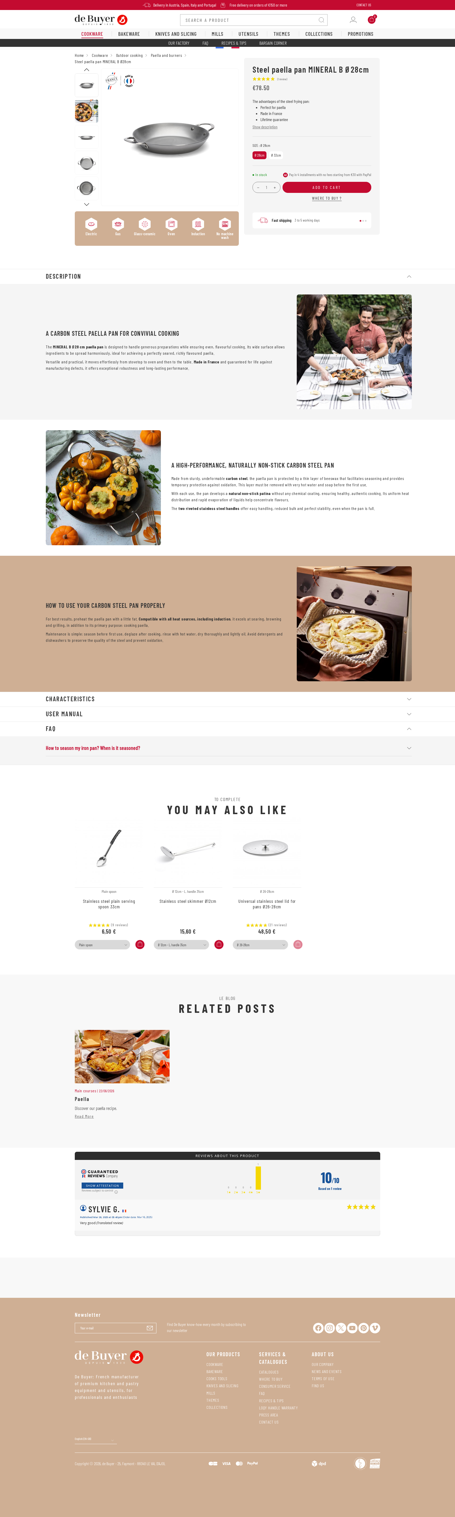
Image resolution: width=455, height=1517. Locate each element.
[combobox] (102, 944)
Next (86, 204)
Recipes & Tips (233, 43)
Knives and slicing (222, 1385)
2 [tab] (363, 221)
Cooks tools (217, 1378)
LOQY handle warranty (278, 1407)
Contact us (269, 1421)
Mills (210, 1392)
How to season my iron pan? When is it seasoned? (93, 748)
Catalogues (269, 1371)
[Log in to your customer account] (353, 20)
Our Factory (178, 43)
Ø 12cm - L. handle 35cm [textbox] (172, 945)
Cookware (214, 1364)
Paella (82, 1099)
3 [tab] (366, 221)
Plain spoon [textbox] (86, 945)
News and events (327, 1371)
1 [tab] (360, 221)
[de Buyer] (101, 19)
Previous (86, 70)
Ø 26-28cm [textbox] (243, 945)
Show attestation (102, 1186)
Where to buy (271, 1378)
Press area (268, 1414)
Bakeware (214, 1371)
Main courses (85, 1090)
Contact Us (364, 5)
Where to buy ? (327, 198)
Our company (323, 1364)
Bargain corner (273, 43)
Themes (212, 1400)
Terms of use (323, 1378)
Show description (265, 126)
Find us (318, 1385)
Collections (217, 1407)
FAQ (205, 43)
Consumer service (275, 1386)
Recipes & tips (271, 1400)
